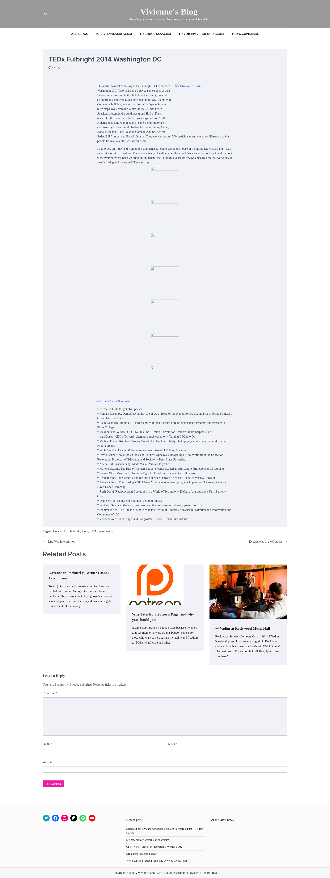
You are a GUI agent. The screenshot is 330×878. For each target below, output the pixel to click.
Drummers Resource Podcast (141, 853)
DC (66, 531)
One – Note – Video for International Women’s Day (154, 846)
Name (47, 743)
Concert (58, 531)
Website (47, 762)
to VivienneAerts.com (113, 33)
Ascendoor (179, 872)
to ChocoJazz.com (155, 33)
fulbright (75, 531)
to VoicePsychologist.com (201, 33)
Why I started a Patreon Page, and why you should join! (156, 860)
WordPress (210, 872)
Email (172, 743)
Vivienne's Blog (169, 11)
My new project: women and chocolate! (147, 839)
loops (85, 531)
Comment (50, 693)
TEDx (94, 531)
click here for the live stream (114, 401)
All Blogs (79, 33)
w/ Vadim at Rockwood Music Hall (242, 628)
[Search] (46, 14)
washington (106, 531)
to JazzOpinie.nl (245, 33)
